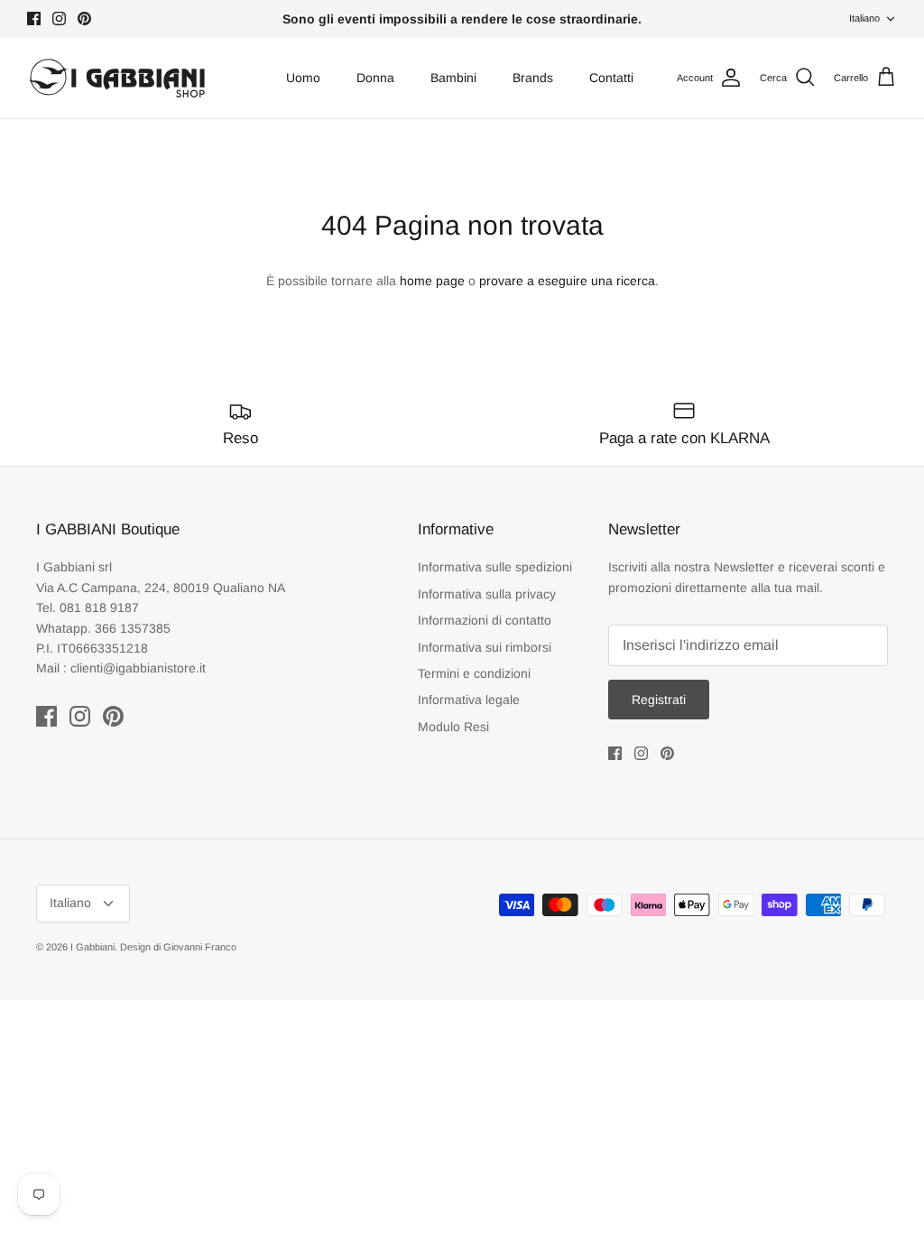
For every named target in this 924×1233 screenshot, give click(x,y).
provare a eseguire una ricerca (567, 280)
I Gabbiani (92, 946)
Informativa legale (469, 699)
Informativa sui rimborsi (484, 647)
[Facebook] (34, 18)
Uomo (303, 77)
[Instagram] (59, 18)
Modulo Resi (453, 726)
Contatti (611, 77)
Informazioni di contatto (484, 620)
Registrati (659, 699)
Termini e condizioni (474, 673)
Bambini (453, 77)
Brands (533, 77)
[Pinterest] (84, 18)
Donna (375, 77)
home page (432, 280)
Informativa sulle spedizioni (495, 567)
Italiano (864, 18)
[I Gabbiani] (117, 78)
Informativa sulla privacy (487, 594)
